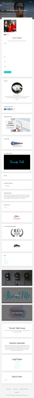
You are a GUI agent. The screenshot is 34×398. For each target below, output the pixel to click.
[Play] (17, 162)
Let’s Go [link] (17, 334)
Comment (5, 43)
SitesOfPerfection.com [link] (25, 395)
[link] (9, 3)
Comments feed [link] (6, 261)
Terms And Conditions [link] (17, 365)
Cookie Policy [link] (17, 361)
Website (5, 66)
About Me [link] (17, 295)
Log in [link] (4, 257)
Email (5, 61)
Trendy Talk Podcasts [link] (17, 313)
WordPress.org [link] (6, 263)
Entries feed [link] (5, 259)
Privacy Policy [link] (17, 363)
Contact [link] (17, 278)
